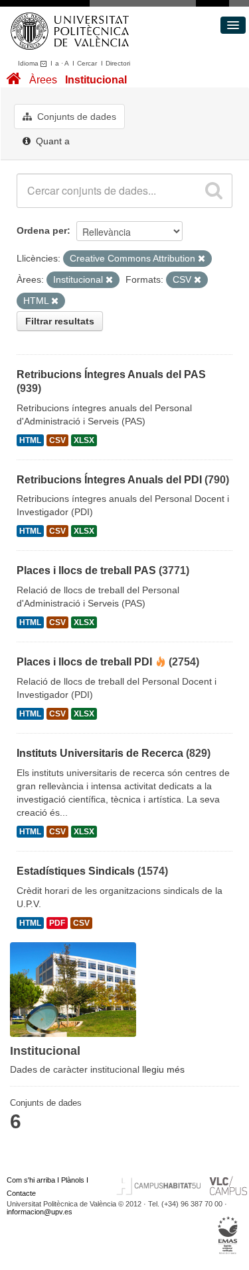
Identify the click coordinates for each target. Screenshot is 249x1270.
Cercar (87, 63)
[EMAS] (228, 1235)
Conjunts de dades (75, 116)
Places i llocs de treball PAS (86, 570)
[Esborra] (201, 259)
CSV (57, 440)
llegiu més (163, 1069)
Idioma (29, 63)
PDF (57, 923)
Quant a (51, 141)
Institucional (96, 79)
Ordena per (42, 230)
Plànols (72, 1180)
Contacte (21, 1193)
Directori (118, 63)
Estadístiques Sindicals (76, 871)
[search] (213, 191)
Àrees (43, 79)
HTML (30, 440)
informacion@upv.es (39, 1212)
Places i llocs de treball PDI (84, 661)
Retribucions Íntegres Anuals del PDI (109, 479)
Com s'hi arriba (31, 1180)
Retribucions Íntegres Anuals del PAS (111, 374)
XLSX (84, 440)
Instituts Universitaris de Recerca (100, 753)
